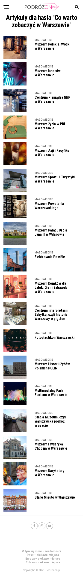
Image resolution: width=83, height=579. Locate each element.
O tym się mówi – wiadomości (41, 551)
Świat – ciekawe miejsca (43, 555)
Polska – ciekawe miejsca (43, 562)
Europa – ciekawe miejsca (42, 558)
